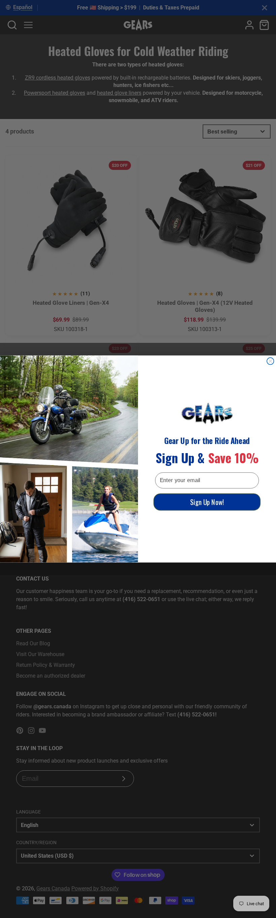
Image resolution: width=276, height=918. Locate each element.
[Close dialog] (270, 361)
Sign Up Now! (207, 502)
